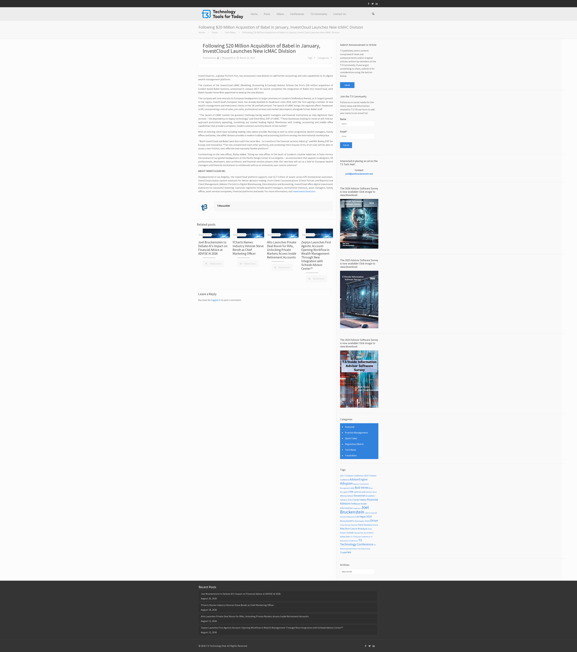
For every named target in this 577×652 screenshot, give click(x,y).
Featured (349, 426)
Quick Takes (351, 438)
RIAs (342, 528)
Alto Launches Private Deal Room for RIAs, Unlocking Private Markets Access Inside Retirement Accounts (281, 249)
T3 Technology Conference (356, 542)
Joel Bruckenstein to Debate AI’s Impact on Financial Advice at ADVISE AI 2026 (212, 248)
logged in (216, 299)
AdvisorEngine (359, 479)
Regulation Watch (354, 444)
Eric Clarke (353, 499)
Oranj (367, 521)
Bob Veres (361, 488)
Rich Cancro (351, 528)
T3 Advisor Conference (361, 537)
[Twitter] (372, 3)
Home (202, 32)
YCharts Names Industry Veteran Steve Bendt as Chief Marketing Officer (248, 248)
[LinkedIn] (376, 3)
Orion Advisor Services (348, 525)
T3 (351, 537)
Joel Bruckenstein (354, 510)
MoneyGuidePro (347, 521)
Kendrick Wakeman (347, 517)
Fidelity (362, 499)
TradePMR (345, 552)
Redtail (375, 525)
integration (357, 508)
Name (343, 119)
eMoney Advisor (346, 496)
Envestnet (359, 495)
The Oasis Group (363, 549)
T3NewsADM (226, 57)
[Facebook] (368, 3)
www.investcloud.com (304, 191)
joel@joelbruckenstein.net (359, 173)
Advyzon (346, 483)
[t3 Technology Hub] (222, 14)
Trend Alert (351, 455)
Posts (215, 32)
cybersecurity (360, 492)
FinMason (355, 503)
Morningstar (360, 521)
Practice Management (356, 432)
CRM (351, 491)
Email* (343, 131)
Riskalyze (362, 528)
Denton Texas (371, 492)
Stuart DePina (369, 533)
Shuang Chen (358, 533)
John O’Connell (371, 513)
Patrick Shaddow (365, 525)
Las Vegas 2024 (363, 516)
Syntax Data (345, 536)
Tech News (230, 32)
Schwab (350, 532)
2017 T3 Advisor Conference (352, 475)
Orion (374, 520)
